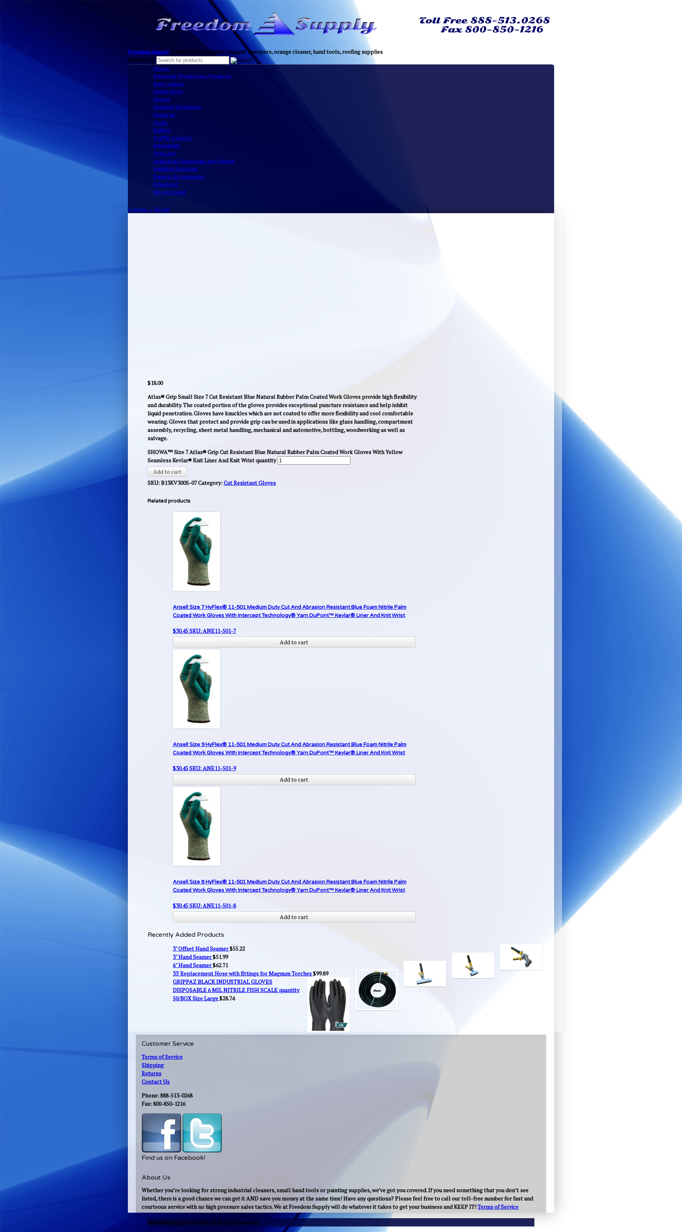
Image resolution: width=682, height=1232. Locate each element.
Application (168, 91)
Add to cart (167, 471)
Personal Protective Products (192, 76)
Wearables (166, 145)
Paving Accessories (178, 176)
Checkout (165, 184)
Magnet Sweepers (177, 106)
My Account (169, 192)
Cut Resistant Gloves (250, 482)
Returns (151, 1073)
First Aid (164, 153)
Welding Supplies (175, 168)
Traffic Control (172, 138)
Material (164, 114)
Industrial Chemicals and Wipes (194, 161)
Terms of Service (162, 1056)
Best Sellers (168, 84)
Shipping (153, 1065)
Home (161, 68)
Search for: (141, 60)
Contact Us (156, 1081)
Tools (160, 122)
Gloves (161, 99)
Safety (161, 130)
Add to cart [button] (294, 642)
